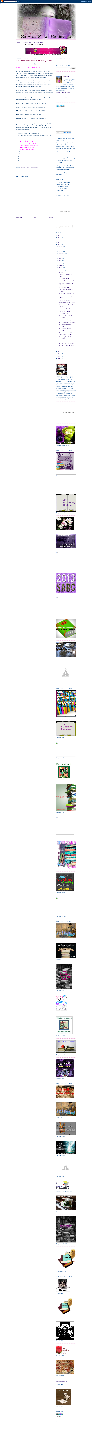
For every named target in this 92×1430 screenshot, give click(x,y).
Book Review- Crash (64, 313)
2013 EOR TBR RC (26, 167)
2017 (59, 235)
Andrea (66, 76)
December (61, 246)
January (61, 272)
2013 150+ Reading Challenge (66, 348)
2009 (59, 358)
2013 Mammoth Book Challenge (67, 322)
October (61, 251)
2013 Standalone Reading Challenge (65, 329)
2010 (59, 356)
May (60, 263)
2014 (59, 242)
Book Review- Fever (64, 287)
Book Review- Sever (64, 278)
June (60, 260)
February (61, 270)
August (61, 256)
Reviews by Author (38, 42)
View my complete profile (64, 92)
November (62, 249)
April (60, 265)
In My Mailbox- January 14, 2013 (67, 293)
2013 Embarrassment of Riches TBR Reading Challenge (66, 333)
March (61, 267)
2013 (59, 244)
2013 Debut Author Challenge (66, 343)
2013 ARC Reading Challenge (66, 345)
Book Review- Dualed (64, 300)
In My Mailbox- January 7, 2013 (67, 302)
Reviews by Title (27, 42)
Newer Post (19, 217)
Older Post (50, 217)
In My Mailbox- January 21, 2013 (67, 281)
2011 (59, 354)
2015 (59, 240)
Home (18, 42)
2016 (59, 237)
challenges (34, 167)
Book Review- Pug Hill (64, 311)
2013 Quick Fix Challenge (65, 320)
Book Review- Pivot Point (65, 309)
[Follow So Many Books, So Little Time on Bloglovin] (63, 133)
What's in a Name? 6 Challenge (66, 341)
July (60, 258)
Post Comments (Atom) (28, 221)
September (62, 253)
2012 (59, 351)
